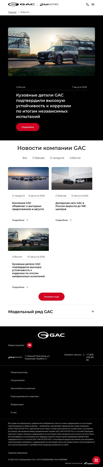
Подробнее (30, 125)
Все (25, 157)
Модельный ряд (19, 372)
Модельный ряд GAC (30, 311)
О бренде (38, 157)
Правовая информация (17, 453)
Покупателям (18, 380)
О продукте (57, 157)
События (75, 157)
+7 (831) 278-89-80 (90, 357)
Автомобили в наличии (23, 388)
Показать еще (51, 296)
